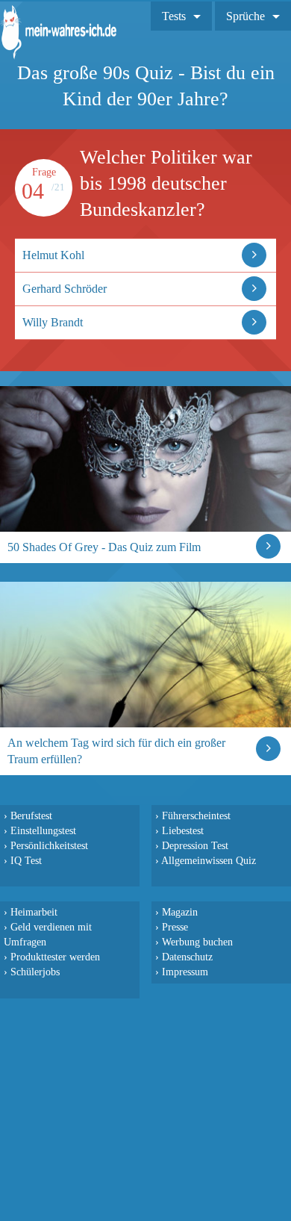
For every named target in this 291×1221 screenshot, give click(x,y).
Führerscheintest (196, 815)
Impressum (185, 972)
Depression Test (195, 845)
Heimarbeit (33, 912)
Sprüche (245, 16)
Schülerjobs (35, 972)
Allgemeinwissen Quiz (208, 860)
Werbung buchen (197, 942)
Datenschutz (187, 957)
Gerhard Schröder (64, 288)
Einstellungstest (43, 830)
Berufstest (31, 815)
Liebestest (183, 830)
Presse (175, 927)
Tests (174, 16)
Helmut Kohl (53, 255)
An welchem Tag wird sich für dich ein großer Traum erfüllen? (116, 750)
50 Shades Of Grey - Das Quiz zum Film (104, 547)
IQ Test (26, 860)
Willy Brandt (52, 322)
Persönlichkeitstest (49, 845)
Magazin (180, 912)
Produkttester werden (55, 957)
